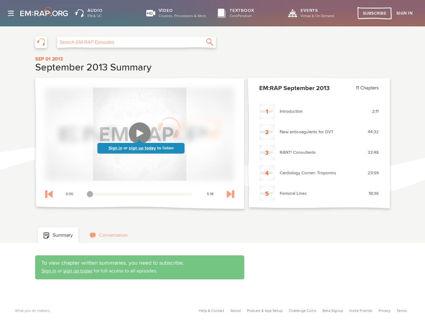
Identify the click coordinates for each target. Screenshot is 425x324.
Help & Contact (211, 311)
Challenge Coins (302, 311)
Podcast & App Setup (265, 311)
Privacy (384, 311)
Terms (402, 311)
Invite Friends (360, 311)
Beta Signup (333, 311)
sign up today (142, 148)
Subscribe (375, 13)
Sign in (115, 148)
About (236, 311)
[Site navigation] (11, 13)
